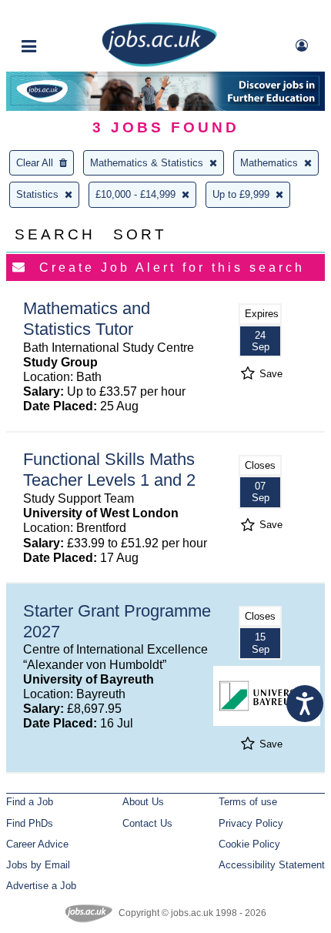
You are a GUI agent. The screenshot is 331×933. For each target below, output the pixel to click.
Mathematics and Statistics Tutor (86, 319)
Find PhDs (29, 823)
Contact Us (147, 823)
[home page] (159, 63)
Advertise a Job (41, 885)
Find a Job (29, 802)
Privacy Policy (251, 823)
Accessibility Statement (272, 865)
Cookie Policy (249, 844)
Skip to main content (61, 13)
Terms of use (248, 802)
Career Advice (37, 844)
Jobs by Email (38, 865)
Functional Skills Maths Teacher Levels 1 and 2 (109, 470)
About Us (143, 802)
